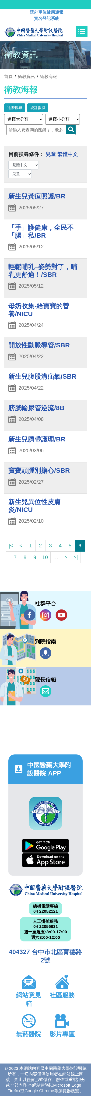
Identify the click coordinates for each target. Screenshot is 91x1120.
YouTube (61, 615)
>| (76, 557)
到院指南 (45, 653)
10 (45, 557)
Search (71, 129)
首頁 (8, 76)
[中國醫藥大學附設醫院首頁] (40, 31)
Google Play (45, 846)
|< (11, 546)
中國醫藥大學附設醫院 (45, 890)
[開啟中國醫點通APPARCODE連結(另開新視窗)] (45, 813)
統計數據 (37, 108)
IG (45, 615)
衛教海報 (48, 76)
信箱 (45, 691)
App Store (45, 860)
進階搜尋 (14, 108)
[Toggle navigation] (82, 31)
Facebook (29, 615)
